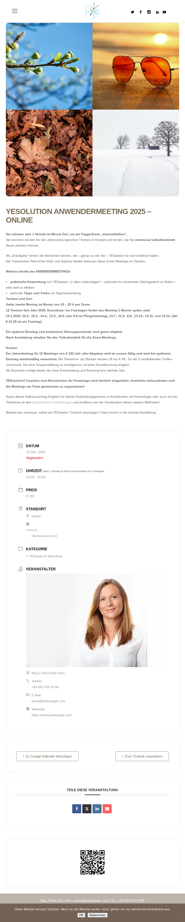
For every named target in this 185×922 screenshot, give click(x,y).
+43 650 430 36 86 (45, 687)
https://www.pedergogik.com (52, 715)
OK (81, 915)
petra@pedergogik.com (48, 701)
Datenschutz (97, 915)
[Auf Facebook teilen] (76, 808)
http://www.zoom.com (44, 536)
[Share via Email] (107, 808)
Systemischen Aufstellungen (52, 402)
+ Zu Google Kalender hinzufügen (47, 756)
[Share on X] (86, 808)
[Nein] (179, 912)
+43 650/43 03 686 (131, 900)
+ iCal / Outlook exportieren (142, 756)
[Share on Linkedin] (97, 808)
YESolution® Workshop (45, 556)
